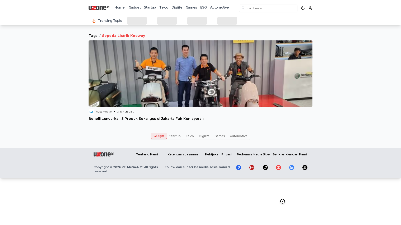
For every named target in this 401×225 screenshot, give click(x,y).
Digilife (176, 7)
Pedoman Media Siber (254, 154)
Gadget (135, 7)
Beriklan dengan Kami (290, 154)
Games (191, 7)
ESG (203, 7)
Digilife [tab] (204, 136)
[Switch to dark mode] (303, 8)
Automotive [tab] (238, 136)
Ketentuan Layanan (183, 154)
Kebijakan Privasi (218, 154)
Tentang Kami (147, 154)
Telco (163, 7)
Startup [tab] (175, 136)
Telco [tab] (190, 136)
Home (119, 7)
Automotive (219, 7)
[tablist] (200, 136)
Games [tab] (219, 136)
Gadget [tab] (159, 136)
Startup (150, 7)
